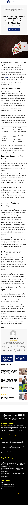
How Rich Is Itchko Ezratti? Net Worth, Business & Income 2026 (8, 397)
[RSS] (23, 415)
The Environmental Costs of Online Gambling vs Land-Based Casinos (7, 359)
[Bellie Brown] (14, 333)
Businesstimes (5, 425)
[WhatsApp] (18, 29)
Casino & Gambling (11, 8)
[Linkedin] (21, 415)
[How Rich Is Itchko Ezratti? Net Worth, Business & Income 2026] (23, 396)
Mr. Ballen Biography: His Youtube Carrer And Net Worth (8, 389)
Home (4, 8)
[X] (12, 29)
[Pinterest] (15, 29)
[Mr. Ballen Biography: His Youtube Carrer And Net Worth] (23, 388)
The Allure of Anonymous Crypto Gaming (20, 358)
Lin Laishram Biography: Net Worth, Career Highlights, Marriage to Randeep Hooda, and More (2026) (9, 372)
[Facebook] (9, 29)
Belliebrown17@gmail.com (14, 435)
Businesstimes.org (21, 493)
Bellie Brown (7, 25)
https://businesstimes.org (14, 340)
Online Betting (7, 327)
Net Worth (3, 377)
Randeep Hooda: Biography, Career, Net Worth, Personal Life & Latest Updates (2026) (9, 380)
